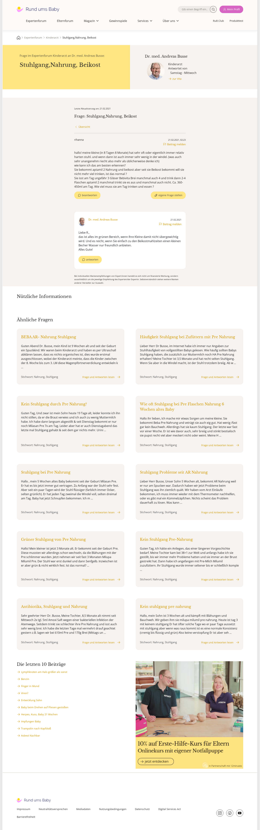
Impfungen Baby (31, 721)
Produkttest (236, 20)
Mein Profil (233, 9)
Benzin (25, 679)
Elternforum (65, 21)
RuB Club (218, 20)
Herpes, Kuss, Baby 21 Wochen (39, 714)
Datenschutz (142, 809)
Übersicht (84, 126)
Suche (213, 9)
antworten (92, 259)
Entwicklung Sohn (31, 700)
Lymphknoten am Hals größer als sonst (44, 672)
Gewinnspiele (118, 21)
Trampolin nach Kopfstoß (36, 728)
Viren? (24, 693)
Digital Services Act (169, 809)
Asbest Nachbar (30, 735)
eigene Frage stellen (170, 195)
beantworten (89, 195)
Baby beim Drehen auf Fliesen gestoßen (44, 707)
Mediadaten (83, 809)
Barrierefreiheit (26, 817)
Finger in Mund (30, 686)
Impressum (23, 809)
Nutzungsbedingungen (112, 809)
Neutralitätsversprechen (53, 809)
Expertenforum (36, 21)
